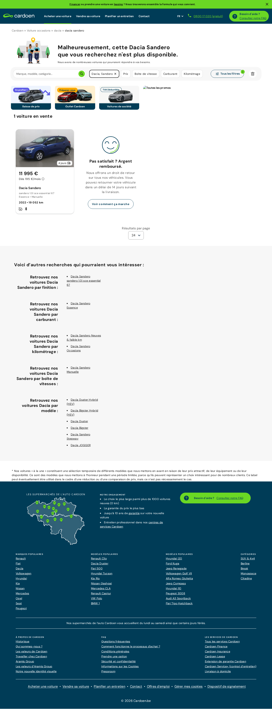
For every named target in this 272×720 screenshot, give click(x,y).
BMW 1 (95, 603)
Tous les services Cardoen (222, 641)
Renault (21, 558)
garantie (134, 513)
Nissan (20, 588)
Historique (22, 641)
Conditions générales (115, 651)
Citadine (246, 578)
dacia (57, 30)
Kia (18, 583)
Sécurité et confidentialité (118, 661)
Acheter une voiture (57, 16)
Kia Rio (95, 578)
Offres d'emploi (158, 686)
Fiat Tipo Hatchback (179, 603)
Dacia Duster (79, 421)
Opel (19, 598)
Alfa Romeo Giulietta (179, 578)
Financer (74, 4)
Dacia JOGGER (81, 445)
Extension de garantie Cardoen (225, 661)
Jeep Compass (176, 583)
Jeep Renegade (176, 568)
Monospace (248, 573)
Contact (144, 16)
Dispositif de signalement (226, 686)
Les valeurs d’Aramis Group (34, 666)
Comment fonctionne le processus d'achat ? (130, 646)
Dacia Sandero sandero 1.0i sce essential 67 (84, 281)
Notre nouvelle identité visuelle (36, 671)
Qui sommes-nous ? (29, 646)
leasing (118, 4)
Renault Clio (99, 558)
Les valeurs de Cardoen (31, 651)
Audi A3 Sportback (178, 598)
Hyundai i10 (173, 588)
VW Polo (96, 598)
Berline (245, 563)
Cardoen (17, 30)
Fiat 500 (97, 568)
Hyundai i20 (174, 558)
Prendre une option (114, 656)
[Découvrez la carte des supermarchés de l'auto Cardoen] (56, 544)
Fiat (18, 563)
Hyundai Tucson (102, 573)
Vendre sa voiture (88, 16)
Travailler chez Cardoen (31, 656)
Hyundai (21, 578)
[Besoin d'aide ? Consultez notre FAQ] (235, 16)
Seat (19, 603)
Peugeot (21, 608)
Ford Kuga (172, 563)
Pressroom (108, 671)
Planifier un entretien (119, 16)
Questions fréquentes (115, 641)
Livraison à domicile (218, 671)
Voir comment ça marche (110, 204)
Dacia (19, 568)
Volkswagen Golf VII (179, 573)
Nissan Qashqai (101, 583)
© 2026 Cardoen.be (136, 701)
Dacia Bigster (79, 428)
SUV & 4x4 (248, 558)
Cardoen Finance (216, 646)
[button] (115, 73)
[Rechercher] (81, 74)
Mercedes (22, 593)
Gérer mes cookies (188, 686)
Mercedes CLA (101, 588)
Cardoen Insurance (217, 651)
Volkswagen (23, 573)
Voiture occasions (38, 30)
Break (244, 568)
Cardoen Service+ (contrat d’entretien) (230, 666)
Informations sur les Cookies (120, 666)
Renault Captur (101, 593)
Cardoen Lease (215, 656)
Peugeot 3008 (175, 593)
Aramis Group (25, 661)
